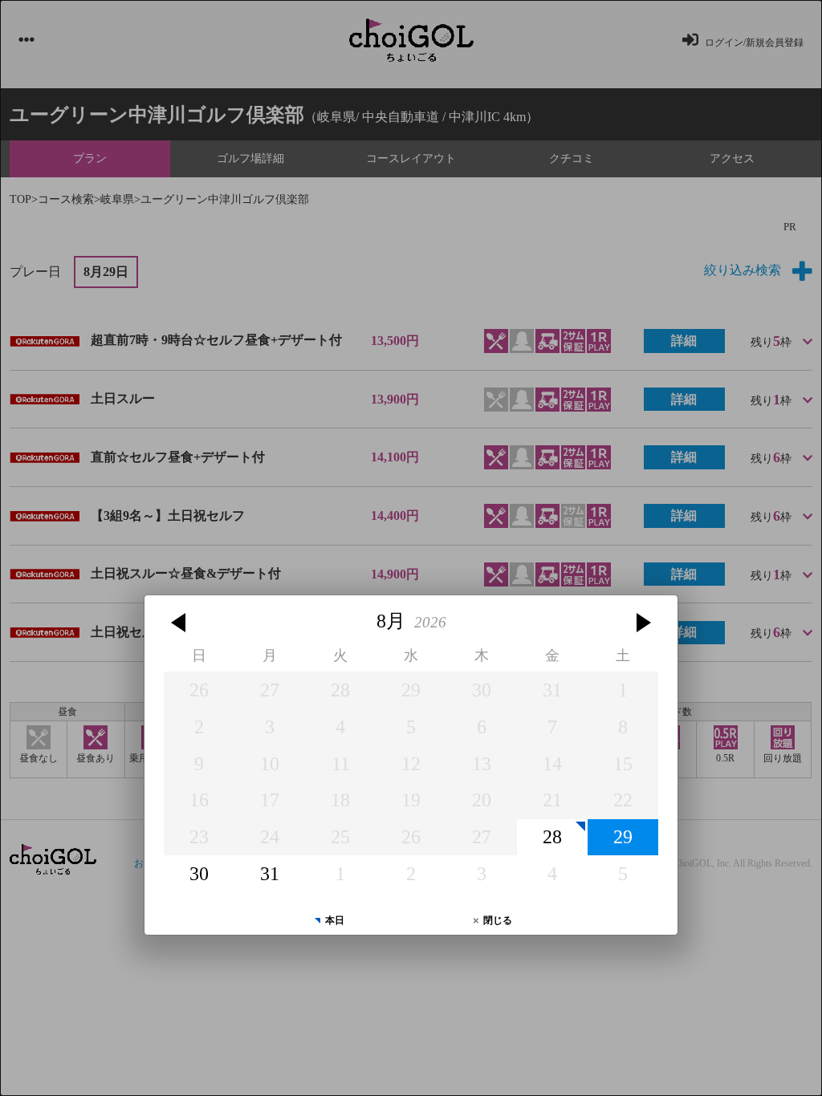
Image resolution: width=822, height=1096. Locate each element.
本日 (334, 920)
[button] (180, 622)
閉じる (497, 920)
